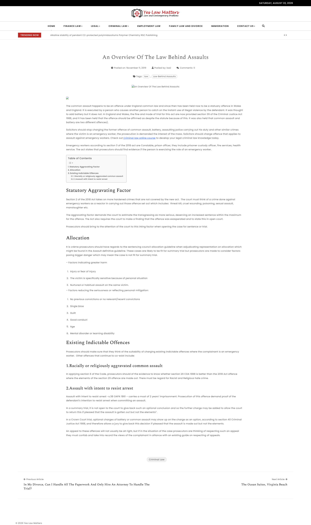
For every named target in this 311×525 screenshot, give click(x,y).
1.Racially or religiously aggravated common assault (98, 176)
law (146, 76)
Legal (94, 26)
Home (51, 26)
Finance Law (72, 26)
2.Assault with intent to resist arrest (90, 179)
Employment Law (149, 26)
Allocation (75, 170)
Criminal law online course (139, 138)
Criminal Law (118, 26)
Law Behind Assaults (164, 76)
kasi (169, 67)
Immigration (220, 26)
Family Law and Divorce (186, 26)
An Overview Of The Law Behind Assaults (155, 57)
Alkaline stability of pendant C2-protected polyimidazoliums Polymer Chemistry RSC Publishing (103, 35)
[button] (284, 35)
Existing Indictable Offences (84, 173)
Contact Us (245, 26)
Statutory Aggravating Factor (84, 167)
